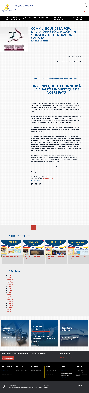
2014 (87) (9, 296)
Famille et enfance (35, 372)
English (85, 3)
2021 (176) (10, 283)
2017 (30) (9, 290)
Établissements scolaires (36, 370)
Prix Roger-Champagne (78, 18)
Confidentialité (12, 385)
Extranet (46, 385)
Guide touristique (80, 372)
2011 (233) (10, 301)
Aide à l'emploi (49, 374)
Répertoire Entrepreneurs (22, 370)
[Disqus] (56, 207)
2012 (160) (10, 300)
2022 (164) (10, 281)
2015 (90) (9, 294)
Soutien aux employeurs (51, 370)
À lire (2, 372)
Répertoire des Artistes (6, 374)
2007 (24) (9, 309)
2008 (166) (10, 307)
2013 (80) (9, 298)
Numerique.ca (45, 387)
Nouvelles (43, 17)
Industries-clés (19, 372)
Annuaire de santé (65, 375)
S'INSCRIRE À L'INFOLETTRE (7, 358)
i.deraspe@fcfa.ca (48, 178)
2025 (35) (9, 275)
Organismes (30, 17)
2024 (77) (9, 277)
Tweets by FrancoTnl (66, 357)
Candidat (48, 372)
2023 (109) (10, 279)
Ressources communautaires (12, 18)
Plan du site (79, 385)
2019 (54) (9, 286)
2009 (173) (10, 305)
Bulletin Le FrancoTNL (59, 18)
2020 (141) (10, 285)
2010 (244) (10, 303)
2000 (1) (9, 311)
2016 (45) (9, 292)
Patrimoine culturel (79, 3)
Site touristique (79, 370)
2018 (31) (9, 288)
